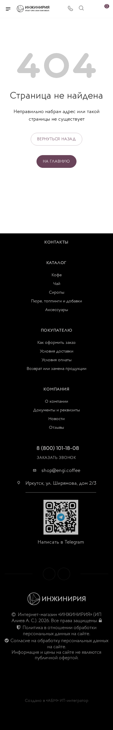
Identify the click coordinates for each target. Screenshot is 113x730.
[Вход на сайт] (100, 620)
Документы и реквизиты (56, 410)
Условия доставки (56, 351)
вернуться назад (56, 139)
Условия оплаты (57, 360)
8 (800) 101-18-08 (58, 448)
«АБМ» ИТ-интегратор (67, 700)
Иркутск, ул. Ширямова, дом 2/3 (60, 483)
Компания (56, 389)
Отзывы (56, 427)
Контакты (56, 242)
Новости (56, 419)
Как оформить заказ (56, 342)
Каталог (56, 263)
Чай (56, 284)
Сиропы (56, 292)
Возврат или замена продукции (56, 368)
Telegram (64, 574)
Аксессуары (56, 310)
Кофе (57, 275)
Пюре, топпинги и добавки (56, 301)
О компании (56, 401)
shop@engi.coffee (60, 470)
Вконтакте (49, 574)
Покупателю (56, 330)
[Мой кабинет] (92, 9)
